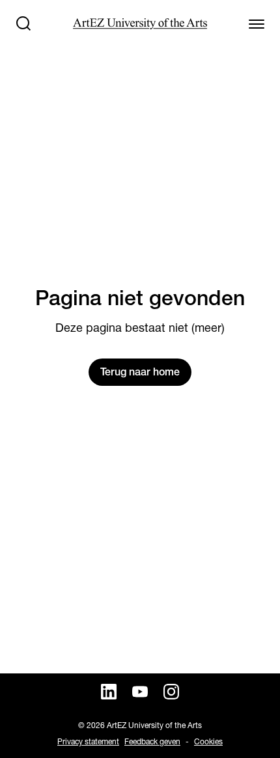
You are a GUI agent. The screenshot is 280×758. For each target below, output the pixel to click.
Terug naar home (140, 371)
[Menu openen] (256, 23)
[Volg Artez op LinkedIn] (109, 691)
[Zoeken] (23, 23)
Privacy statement (88, 741)
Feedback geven (152, 741)
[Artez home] (139, 23)
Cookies (208, 741)
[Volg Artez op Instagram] (171, 691)
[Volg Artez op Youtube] (140, 691)
